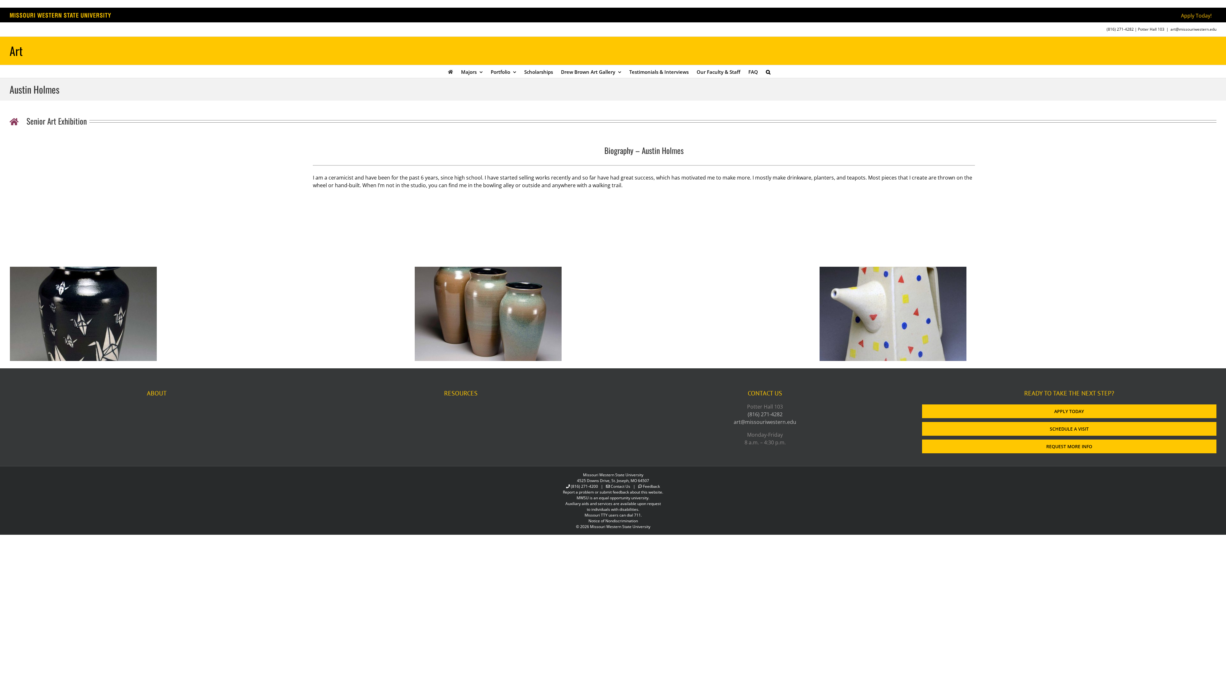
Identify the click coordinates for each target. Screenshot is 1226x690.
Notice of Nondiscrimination (613, 521)
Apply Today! (1196, 15)
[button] (768, 71)
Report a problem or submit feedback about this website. (613, 492)
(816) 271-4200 (584, 486)
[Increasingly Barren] (488, 270)
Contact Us (620, 486)
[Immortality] (83, 270)
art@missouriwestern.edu (1193, 29)
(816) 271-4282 (1120, 29)
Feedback (651, 486)
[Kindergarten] (893, 270)
